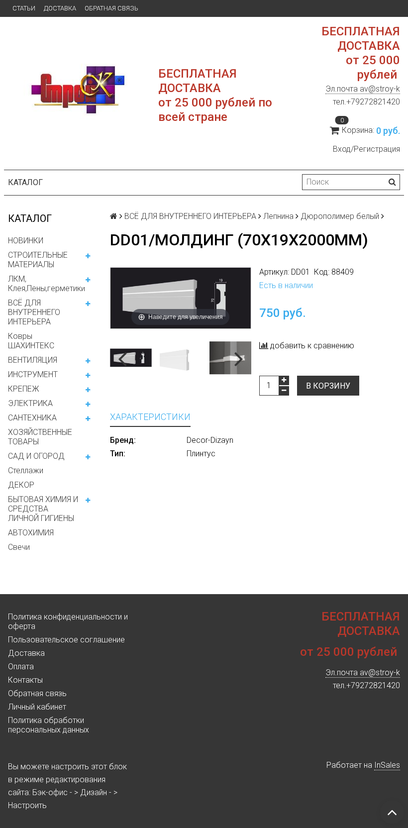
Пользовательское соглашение (66, 639)
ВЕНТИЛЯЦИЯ (32, 360)
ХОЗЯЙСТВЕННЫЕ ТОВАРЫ (40, 436)
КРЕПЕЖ (23, 389)
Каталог (25, 182)
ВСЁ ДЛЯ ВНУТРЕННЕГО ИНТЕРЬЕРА (34, 312)
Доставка (60, 8)
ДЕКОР (21, 485)
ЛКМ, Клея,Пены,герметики (46, 283)
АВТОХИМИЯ (31, 532)
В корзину (328, 386)
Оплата (21, 666)
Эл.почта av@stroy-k (362, 89)
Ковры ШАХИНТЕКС (31, 340)
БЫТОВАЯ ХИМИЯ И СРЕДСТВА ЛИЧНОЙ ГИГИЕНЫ (43, 509)
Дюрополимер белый (340, 216)
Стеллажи (25, 470)
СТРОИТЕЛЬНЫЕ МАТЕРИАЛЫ (38, 259)
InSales (387, 765)
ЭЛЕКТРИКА (30, 403)
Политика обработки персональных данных (48, 725)
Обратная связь (111, 8)
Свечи (19, 547)
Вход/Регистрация (366, 149)
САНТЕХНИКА (32, 417)
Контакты (25, 680)
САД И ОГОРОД (36, 456)
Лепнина (278, 216)
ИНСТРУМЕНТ (33, 374)
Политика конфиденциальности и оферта (68, 621)
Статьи (23, 8)
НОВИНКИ (25, 240)
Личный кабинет (37, 707)
